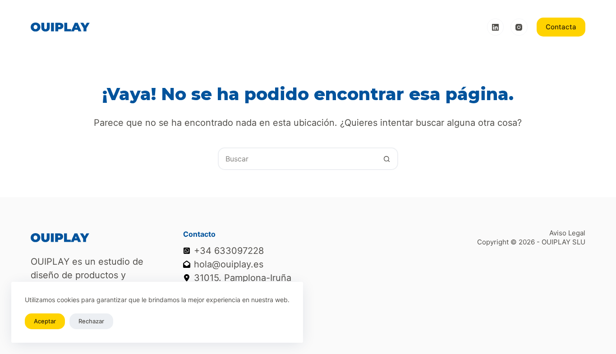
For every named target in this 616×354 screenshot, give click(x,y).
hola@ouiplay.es (228, 264)
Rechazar (91, 321)
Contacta (561, 27)
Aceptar (45, 321)
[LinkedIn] (495, 27)
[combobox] (298, 158)
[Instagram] (519, 27)
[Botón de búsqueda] (387, 158)
